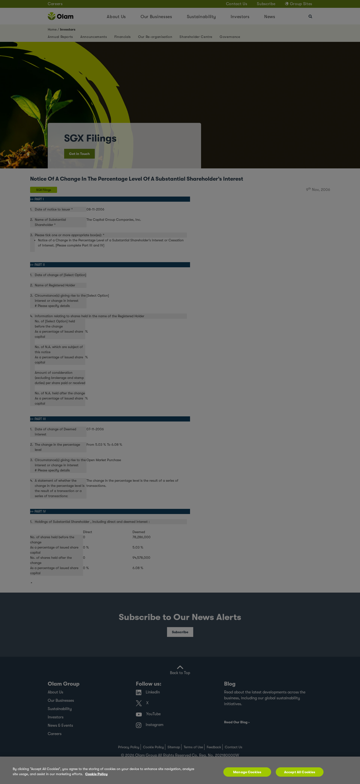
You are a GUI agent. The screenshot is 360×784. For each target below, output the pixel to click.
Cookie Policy (96, 774)
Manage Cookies (247, 772)
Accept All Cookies (299, 772)
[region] (180, 770)
